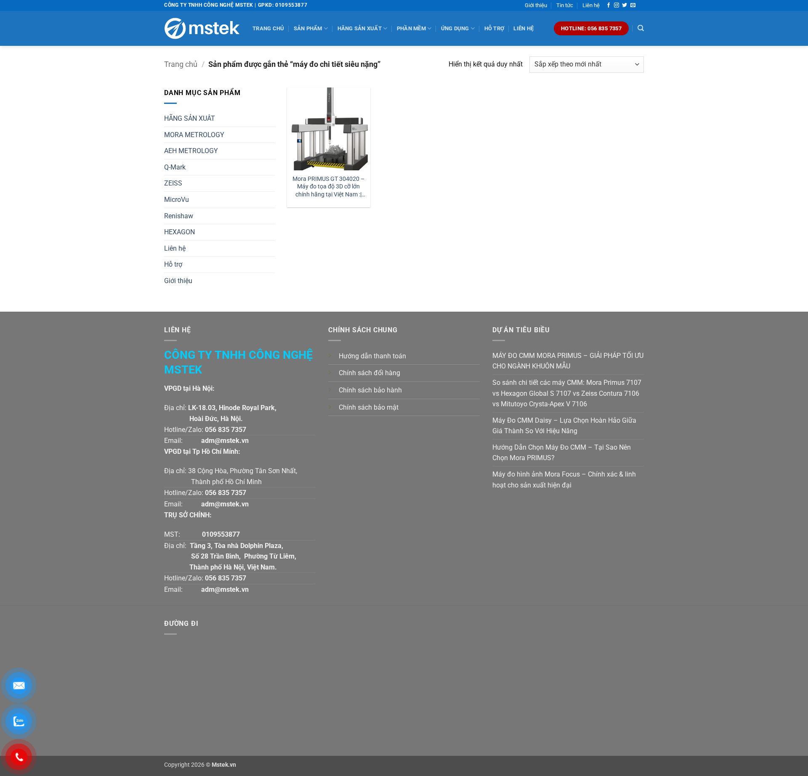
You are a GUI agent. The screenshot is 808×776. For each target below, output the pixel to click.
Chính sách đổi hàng (369, 373)
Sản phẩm (308, 28)
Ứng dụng (455, 28)
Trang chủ (268, 28)
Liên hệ (591, 5)
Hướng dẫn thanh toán (372, 356)
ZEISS (173, 183)
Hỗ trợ (494, 28)
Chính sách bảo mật (369, 407)
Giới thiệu (536, 5)
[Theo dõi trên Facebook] (608, 5)
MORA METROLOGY (194, 135)
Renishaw (178, 216)
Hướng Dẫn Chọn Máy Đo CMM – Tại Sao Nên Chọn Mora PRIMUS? (561, 452)
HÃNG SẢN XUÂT (189, 118)
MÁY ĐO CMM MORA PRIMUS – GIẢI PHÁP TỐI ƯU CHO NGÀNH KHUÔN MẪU (567, 361)
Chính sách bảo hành (370, 390)
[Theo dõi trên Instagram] (616, 5)
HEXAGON (179, 232)
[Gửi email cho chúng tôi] (632, 5)
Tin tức (564, 5)
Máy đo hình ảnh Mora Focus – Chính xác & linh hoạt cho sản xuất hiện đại (564, 479)
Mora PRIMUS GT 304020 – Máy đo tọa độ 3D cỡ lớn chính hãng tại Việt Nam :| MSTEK (328, 187)
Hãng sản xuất (360, 28)
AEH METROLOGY (191, 151)
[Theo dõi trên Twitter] (624, 5)
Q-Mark (175, 167)
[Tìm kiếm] (641, 28)
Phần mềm (411, 28)
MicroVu (176, 200)
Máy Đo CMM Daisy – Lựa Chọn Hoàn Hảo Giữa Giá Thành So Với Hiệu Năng (564, 425)
